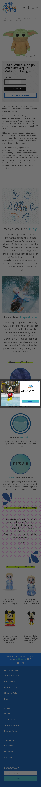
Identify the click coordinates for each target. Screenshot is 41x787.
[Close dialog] (39, 382)
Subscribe (30, 401)
